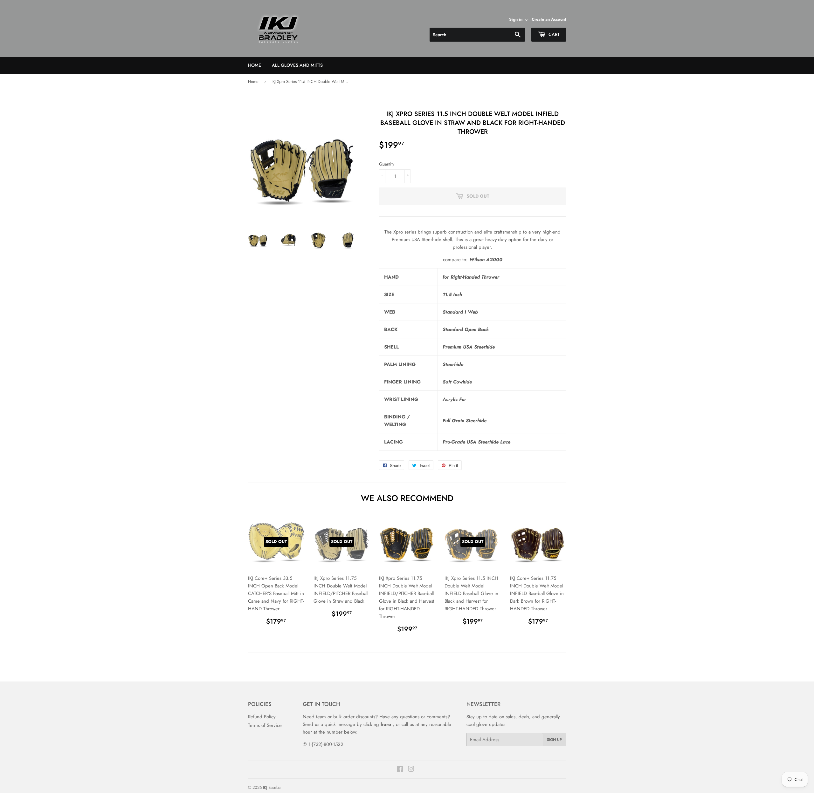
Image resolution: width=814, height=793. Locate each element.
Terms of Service (265, 725)
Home (254, 65)
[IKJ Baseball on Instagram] (411, 769)
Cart (553, 34)
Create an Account (549, 19)
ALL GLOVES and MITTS (297, 65)
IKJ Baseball (272, 787)
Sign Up (554, 739)
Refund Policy (262, 716)
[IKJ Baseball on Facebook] (400, 769)
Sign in (515, 19)
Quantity (386, 164)
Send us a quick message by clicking (347, 724)
